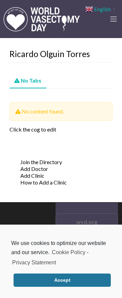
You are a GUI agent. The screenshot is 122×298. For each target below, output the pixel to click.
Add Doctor (34, 168)
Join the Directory (41, 162)
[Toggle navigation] (113, 19)
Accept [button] (62, 280)
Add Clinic (32, 175)
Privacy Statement (34, 262)
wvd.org (86, 221)
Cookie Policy (68, 252)
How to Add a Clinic (43, 182)
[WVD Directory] (41, 18)
